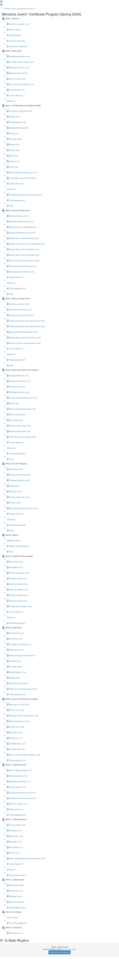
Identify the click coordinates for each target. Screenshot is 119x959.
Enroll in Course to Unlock (59, 952)
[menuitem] (1, 5)
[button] (1, 2)
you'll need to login (69, 949)
